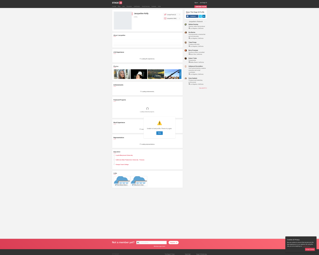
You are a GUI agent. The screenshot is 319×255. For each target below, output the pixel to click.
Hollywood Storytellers (196, 66)
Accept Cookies (310, 249)
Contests (153, 6)
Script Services (146, 6)
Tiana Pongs (192, 42)
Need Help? (188, 254)
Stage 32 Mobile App (201, 254)
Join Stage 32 (203, 2)
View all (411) (202, 88)
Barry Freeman (193, 50)
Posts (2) (171, 14)
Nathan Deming (193, 24)
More (180, 74)
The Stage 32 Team (170, 254)
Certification (137, 6)
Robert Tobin (193, 58)
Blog (119, 6)
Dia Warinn (192, 32)
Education (129, 6)
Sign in (196, 2)
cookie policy (306, 246)
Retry (159, 133)
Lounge (114, 6)
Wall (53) (172, 18)
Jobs (123, 6)
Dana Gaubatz (193, 78)
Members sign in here (159, 246)
